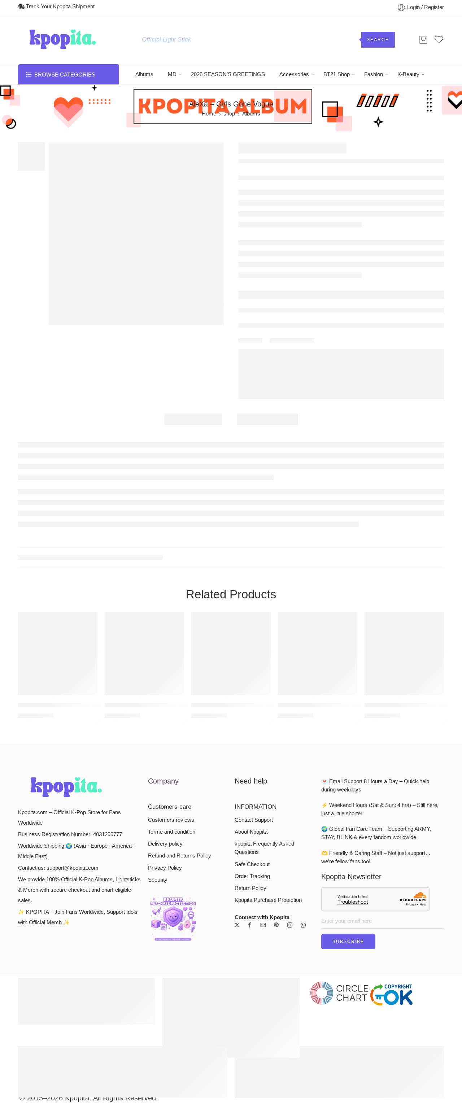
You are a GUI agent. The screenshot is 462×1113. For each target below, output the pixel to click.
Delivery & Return (267, 314)
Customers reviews (171, 752)
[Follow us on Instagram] (290, 857)
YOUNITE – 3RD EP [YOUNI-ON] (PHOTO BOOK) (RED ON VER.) (144, 637)
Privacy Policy (165, 800)
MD (172, 74)
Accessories (294, 74)
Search (378, 39)
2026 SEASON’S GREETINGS (228, 74)
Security (157, 812)
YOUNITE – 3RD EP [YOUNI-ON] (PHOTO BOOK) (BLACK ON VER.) (404, 637)
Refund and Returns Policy (179, 788)
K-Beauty (408, 74)
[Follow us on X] (237, 857)
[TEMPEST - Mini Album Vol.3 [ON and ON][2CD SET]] (438, 149)
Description (193, 433)
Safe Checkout (252, 796)
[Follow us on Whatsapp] (303, 857)
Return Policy (250, 820)
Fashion (373, 74)
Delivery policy (165, 776)
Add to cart (308, 291)
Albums (144, 74)
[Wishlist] (58, 152)
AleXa (262, 180)
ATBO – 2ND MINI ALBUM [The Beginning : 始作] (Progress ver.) (231, 637)
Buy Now (399, 291)
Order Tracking (252, 808)
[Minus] (258, 295)
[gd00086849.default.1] (31, 156)
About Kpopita (251, 764)
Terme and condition (171, 764)
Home (209, 114)
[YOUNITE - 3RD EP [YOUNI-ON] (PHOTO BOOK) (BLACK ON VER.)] (404, 585)
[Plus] (258, 288)
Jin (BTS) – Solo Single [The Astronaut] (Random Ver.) (317, 637)
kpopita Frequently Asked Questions (264, 780)
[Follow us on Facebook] (250, 857)
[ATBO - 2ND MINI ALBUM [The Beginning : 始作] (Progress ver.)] (231, 585)
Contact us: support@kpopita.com (58, 800)
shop (229, 114)
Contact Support (254, 752)
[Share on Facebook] (285, 360)
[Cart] (423, 40)
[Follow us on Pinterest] (276, 857)
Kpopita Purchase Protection (268, 832)
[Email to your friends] (311, 360)
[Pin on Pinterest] (298, 360)
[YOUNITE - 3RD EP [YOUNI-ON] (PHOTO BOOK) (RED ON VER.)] (144, 585)
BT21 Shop (336, 74)
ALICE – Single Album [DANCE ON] (57, 637)
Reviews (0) (267, 433)
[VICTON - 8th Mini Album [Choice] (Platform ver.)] (424, 149)
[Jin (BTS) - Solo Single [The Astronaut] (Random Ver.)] (317, 585)
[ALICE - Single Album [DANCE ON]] (57, 585)
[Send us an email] (263, 857)
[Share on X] (272, 360)
